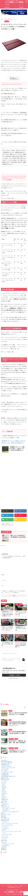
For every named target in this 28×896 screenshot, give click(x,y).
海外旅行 (20, 886)
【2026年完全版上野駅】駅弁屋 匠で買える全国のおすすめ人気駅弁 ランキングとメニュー (17, 723)
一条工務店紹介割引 (9, 886)
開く (16, 78)
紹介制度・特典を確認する (14, 678)
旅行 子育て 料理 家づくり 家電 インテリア (14, 889)
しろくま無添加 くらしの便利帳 (14, 2)
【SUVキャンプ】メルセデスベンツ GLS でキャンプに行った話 (20, 613)
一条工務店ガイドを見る (14, 675)
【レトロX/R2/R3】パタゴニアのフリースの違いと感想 (7, 644)
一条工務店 (7, 4)
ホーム (3, 886)
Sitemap (18, 887)
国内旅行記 (7, 7)
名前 (3, 574)
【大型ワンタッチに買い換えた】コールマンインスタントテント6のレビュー (7, 628)
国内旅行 (16, 886)
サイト (3, 585)
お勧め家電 (21, 7)
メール (3, 580)
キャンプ (4, 545)
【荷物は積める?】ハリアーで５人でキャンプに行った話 (20, 628)
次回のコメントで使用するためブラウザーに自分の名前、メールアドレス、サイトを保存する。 (13, 591)
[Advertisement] (12, 467)
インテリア (21, 4)
